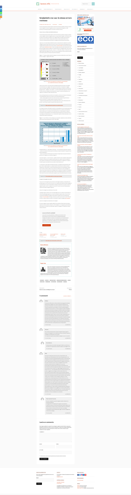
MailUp (78, 485)
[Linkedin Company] (83, 475)
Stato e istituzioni (81, 116)
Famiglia (80, 74)
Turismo (80, 118)
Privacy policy (59, 483)
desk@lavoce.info (60, 476)
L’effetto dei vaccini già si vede (82, 175)
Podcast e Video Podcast (48, 9)
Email (78, 51)
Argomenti (40, 9)
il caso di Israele (45, 196)
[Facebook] (1, 7)
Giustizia (80, 81)
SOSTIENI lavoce (46, 225)
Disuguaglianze (81, 70)
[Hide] (0, 18)
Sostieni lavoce (89, 9)
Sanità (61, 24)
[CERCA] (93, 3)
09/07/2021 (55, 24)
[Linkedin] (1, 11)
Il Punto (70, 289)
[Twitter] (1, 9)
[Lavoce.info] (43, 4)
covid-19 (46, 280)
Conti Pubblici (81, 67)
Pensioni (80, 104)
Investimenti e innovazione (83, 95)
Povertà (80, 106)
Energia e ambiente (82, 72)
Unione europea (81, 120)
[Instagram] (82, 475)
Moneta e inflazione (82, 102)
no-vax (69, 280)
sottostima (53, 281)
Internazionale (81, 93)
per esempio (67, 198)
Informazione (81, 88)
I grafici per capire (58, 9)
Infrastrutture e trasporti (83, 90)
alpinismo (42, 280)
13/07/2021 (48, 338)
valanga (65, 281)
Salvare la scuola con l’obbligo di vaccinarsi (47, 289)
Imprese (80, 86)
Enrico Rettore (43, 24)
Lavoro (80, 97)
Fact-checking (74, 9)
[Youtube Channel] (85, 475)
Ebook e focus (66, 9)
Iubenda (78, 486)
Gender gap (80, 79)
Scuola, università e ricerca (83, 111)
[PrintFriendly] (1, 15)
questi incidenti (59, 45)
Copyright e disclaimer (60, 482)
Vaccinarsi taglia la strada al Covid (83, 126)
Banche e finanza (81, 63)
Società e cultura (81, 113)
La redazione (82, 9)
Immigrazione (81, 83)
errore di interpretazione (61, 280)
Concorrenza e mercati (82, 65)
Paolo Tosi (49, 24)
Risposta (68, 324)
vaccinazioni (59, 281)
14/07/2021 (49, 348)
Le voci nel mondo (80, 480)
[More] (1, 17)
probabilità (48, 281)
